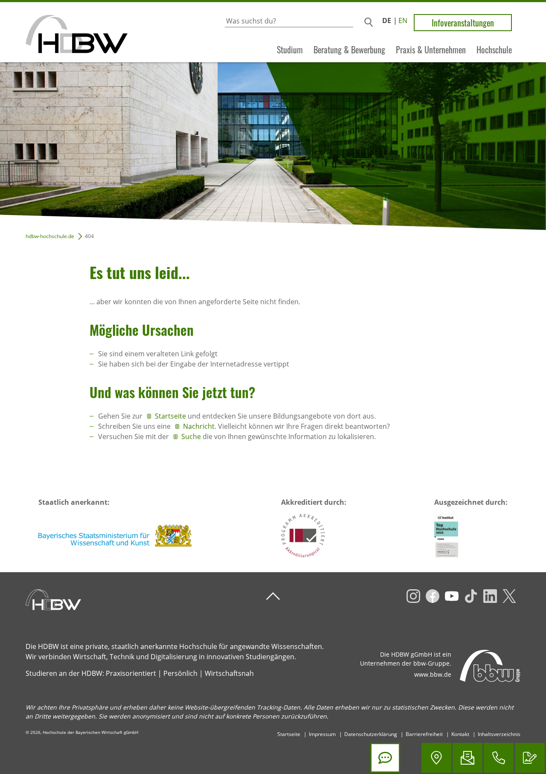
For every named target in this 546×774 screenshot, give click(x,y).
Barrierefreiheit (424, 734)
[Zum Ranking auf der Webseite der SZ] (446, 535)
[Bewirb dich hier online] (530, 758)
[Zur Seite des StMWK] (115, 535)
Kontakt (460, 734)
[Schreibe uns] (467, 758)
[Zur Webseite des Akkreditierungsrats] (303, 535)
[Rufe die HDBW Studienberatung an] (499, 758)
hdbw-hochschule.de (50, 236)
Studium (290, 50)
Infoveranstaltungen (463, 22)
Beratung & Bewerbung (349, 50)
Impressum (322, 734)
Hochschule (494, 50)
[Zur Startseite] (64, 32)
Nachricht (199, 426)
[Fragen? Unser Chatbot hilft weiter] (385, 757)
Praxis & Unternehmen (431, 50)
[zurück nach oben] (273, 596)
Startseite (171, 416)
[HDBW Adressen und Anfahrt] (436, 758)
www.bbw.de (432, 674)
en (402, 20)
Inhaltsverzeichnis (499, 734)
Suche (191, 436)
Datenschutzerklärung (370, 734)
